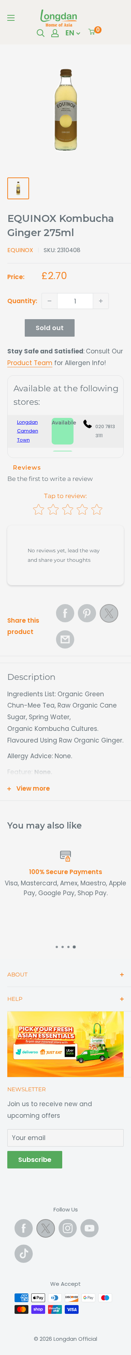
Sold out (50, 327)
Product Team (29, 363)
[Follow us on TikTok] (24, 1254)
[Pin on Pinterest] (87, 613)
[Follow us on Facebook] (24, 1228)
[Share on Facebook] (65, 613)
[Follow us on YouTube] (89, 1228)
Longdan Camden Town (27, 431)
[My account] (55, 33)
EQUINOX (20, 250)
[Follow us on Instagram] (68, 1228)
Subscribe (34, 1159)
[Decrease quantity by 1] (49, 301)
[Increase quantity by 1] (100, 301)
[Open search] (41, 33)
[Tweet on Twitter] (109, 615)
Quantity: (22, 301)
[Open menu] (11, 18)
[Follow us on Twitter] (45, 1230)
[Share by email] (65, 639)
